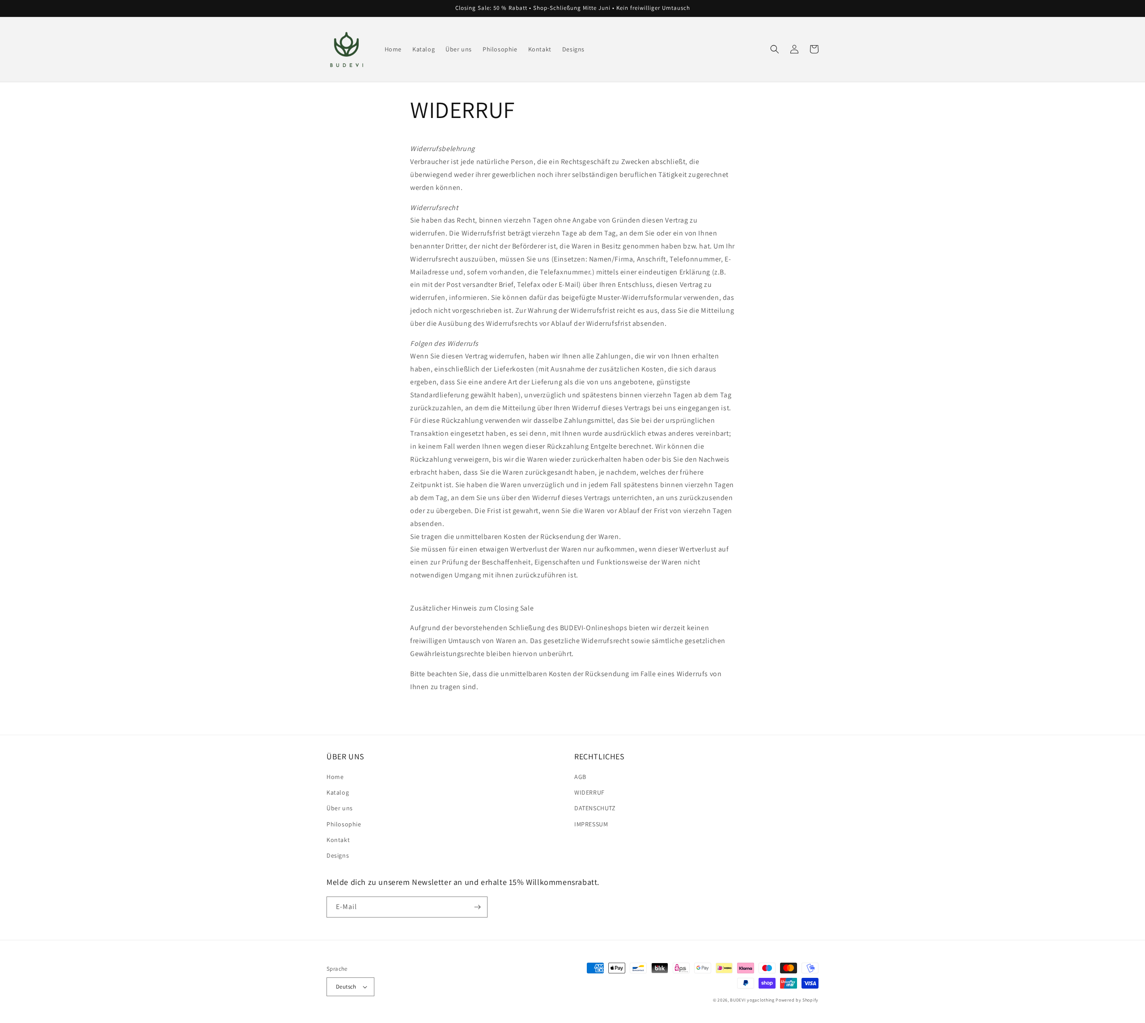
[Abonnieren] (477, 907)
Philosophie (344, 824)
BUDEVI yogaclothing (752, 1000)
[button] (775, 49)
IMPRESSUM (591, 824)
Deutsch (346, 986)
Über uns (340, 808)
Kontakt (338, 840)
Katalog (338, 792)
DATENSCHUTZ (595, 808)
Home (335, 777)
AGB (580, 777)
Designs (338, 855)
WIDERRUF (589, 792)
